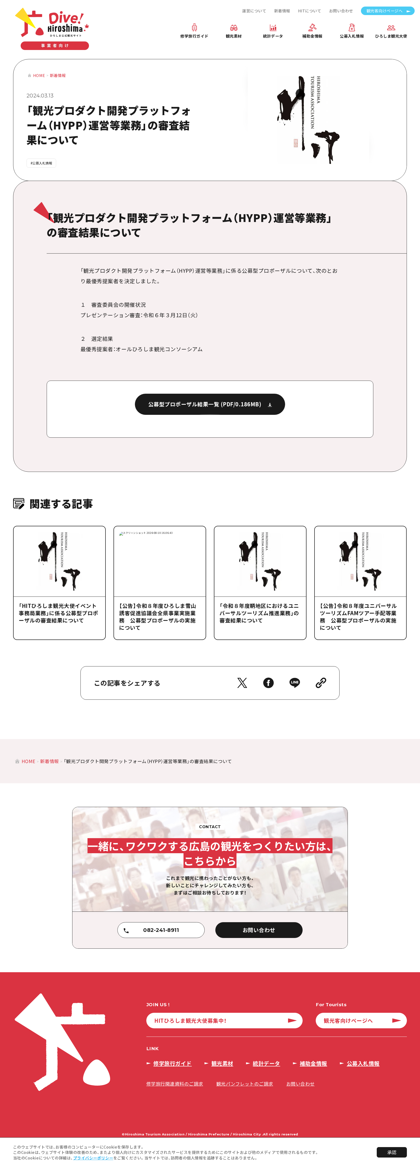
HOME (39, 75)
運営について (254, 11)
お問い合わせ (341, 11)
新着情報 (282, 11)
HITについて (309, 11)
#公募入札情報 (41, 163)
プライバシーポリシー (93, 1158)
